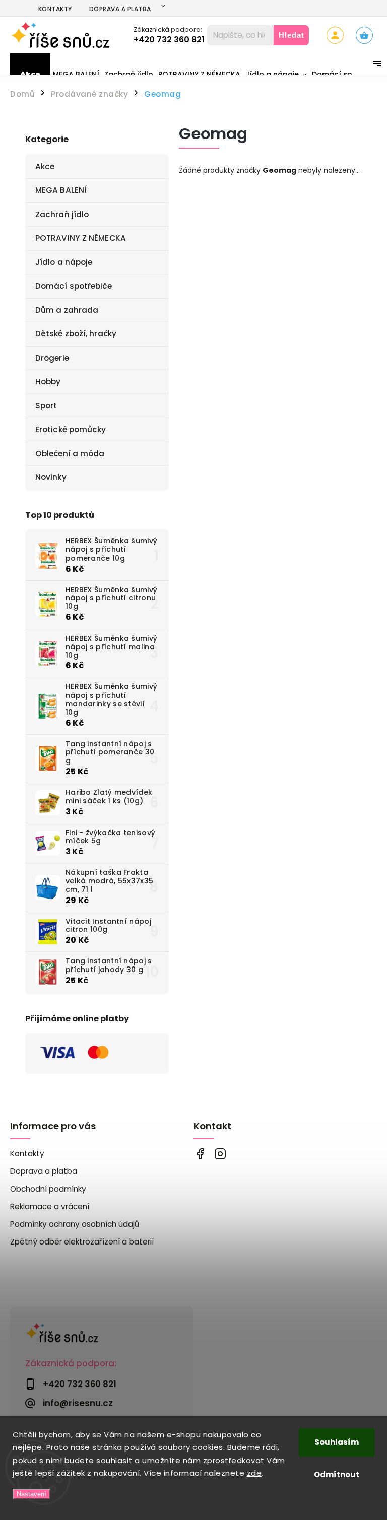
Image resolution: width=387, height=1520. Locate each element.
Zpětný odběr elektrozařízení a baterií (82, 1241)
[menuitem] (30, 74)
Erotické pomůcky (70, 429)
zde (254, 1473)
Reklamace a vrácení (49, 1206)
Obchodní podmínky (48, 1189)
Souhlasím (336, 1442)
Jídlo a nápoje (63, 262)
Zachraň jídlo (62, 214)
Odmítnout (336, 1474)
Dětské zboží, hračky (75, 333)
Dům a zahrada (66, 310)
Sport (46, 405)
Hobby (48, 381)
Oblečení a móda (70, 453)
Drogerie (52, 358)
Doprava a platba (120, 9)
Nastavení (31, 1494)
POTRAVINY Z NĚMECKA (80, 238)
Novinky (51, 477)
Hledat (291, 35)
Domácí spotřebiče (73, 286)
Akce (44, 166)
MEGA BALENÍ (61, 190)
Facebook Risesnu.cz (200, 1154)
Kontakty (55, 9)
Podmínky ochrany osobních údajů (74, 1224)
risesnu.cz (220, 1154)
